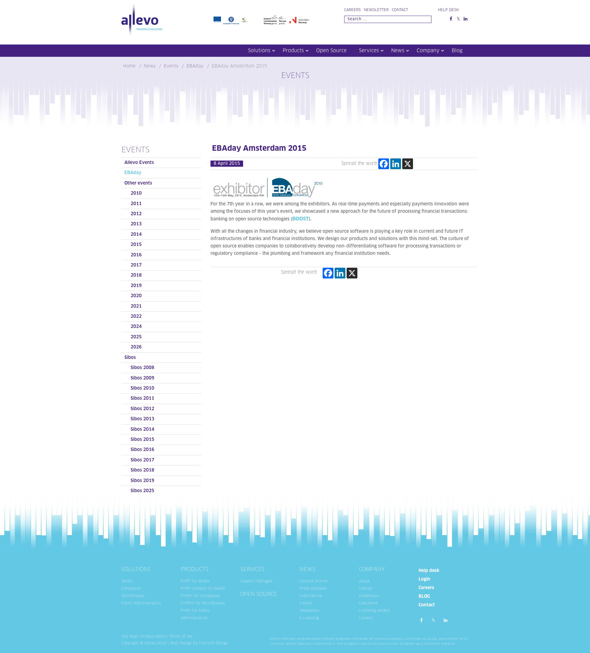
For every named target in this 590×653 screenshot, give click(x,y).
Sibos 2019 (142, 481)
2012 (136, 214)
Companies (131, 589)
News (397, 50)
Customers (368, 603)
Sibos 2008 (142, 368)
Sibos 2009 (142, 378)
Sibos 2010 (142, 388)
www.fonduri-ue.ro (453, 639)
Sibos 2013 (142, 419)
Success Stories (313, 581)
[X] (407, 163)
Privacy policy (153, 637)
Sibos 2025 (142, 491)
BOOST (300, 218)
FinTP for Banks (195, 581)
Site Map (129, 637)
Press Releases (313, 589)
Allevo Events (139, 163)
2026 (136, 347)
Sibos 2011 (142, 398)
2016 (136, 255)
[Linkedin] (395, 163)
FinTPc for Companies (200, 596)
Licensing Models (374, 611)
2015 (136, 245)
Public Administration (141, 603)
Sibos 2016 (142, 450)
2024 (136, 327)
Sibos (130, 358)
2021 (136, 306)
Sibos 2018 (142, 470)
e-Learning (309, 618)
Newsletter (376, 10)
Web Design (181, 643)
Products (293, 50)
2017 (136, 265)
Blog (457, 50)
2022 (136, 316)
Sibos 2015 (142, 439)
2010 (136, 193)
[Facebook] (383, 163)
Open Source (331, 50)
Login (424, 579)
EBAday (132, 173)
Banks (126, 581)
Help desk (429, 571)
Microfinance (132, 596)
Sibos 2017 (142, 460)
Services (369, 50)
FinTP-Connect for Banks (203, 589)
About (364, 581)
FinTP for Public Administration (195, 614)
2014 (136, 234)
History (365, 589)
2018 (136, 275)
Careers (352, 10)
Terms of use (181, 637)
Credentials (369, 596)
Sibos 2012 (142, 409)
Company (428, 50)
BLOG (424, 596)
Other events (138, 183)
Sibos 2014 (142, 429)
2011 (136, 204)
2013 (136, 224)
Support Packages (256, 581)
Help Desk (448, 10)
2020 (136, 296)
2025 (136, 337)
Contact (400, 10)
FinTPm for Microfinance (203, 603)
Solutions (259, 50)
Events (306, 603)
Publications (311, 596)
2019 (136, 286)
